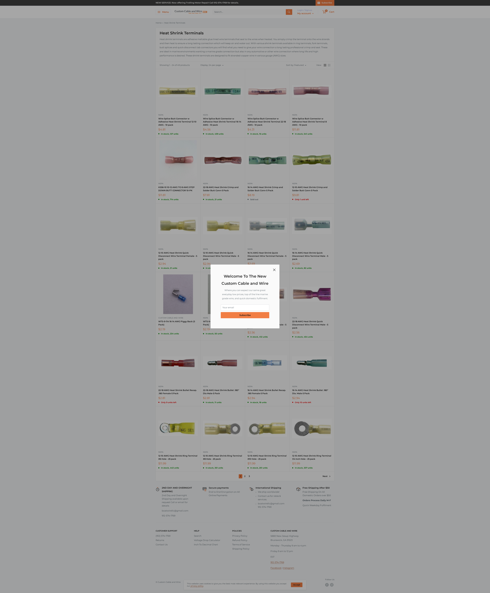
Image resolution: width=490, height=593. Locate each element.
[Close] (274, 270)
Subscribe (245, 315)
